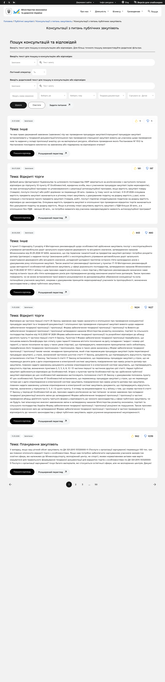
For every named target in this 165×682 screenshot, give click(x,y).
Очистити (37, 105)
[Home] (26, 11)
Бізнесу (117, 11)
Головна (8, 21)
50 (96, 484)
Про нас (84, 11)
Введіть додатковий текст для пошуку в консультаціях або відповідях (48, 80)
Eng (127, 2)
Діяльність (101, 11)
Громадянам (134, 11)
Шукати (18, 105)
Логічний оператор (20, 72)
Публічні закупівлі (24, 21)
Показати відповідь (22, 153)
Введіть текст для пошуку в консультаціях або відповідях (41, 56)
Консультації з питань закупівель (54, 21)
